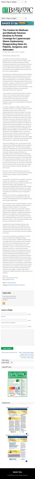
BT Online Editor (6, 52)
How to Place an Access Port (9, 352)
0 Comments (21, 52)
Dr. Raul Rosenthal (11, 282)
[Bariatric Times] (17, 14)
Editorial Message (13, 285)
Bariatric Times (17, 472)
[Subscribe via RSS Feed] (4, 303)
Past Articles (21, 285)
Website (30, 326)
